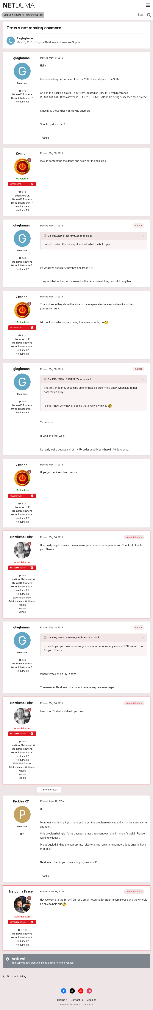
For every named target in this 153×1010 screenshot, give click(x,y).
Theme (61, 999)
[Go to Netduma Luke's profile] (22, 550)
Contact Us (77, 999)
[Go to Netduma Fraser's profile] (22, 904)
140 (23, 90)
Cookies (91, 999)
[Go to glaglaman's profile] (11, 41)
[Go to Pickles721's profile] (22, 814)
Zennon (21, 153)
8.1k (23, 191)
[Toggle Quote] (45, 235)
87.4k (23, 930)
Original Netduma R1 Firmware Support (59, 42)
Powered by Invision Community (76, 1004)
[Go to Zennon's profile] (22, 166)
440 (23, 575)
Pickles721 (21, 801)
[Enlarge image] (106, 322)
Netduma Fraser (21, 891)
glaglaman (27, 38)
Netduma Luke (21, 537)
